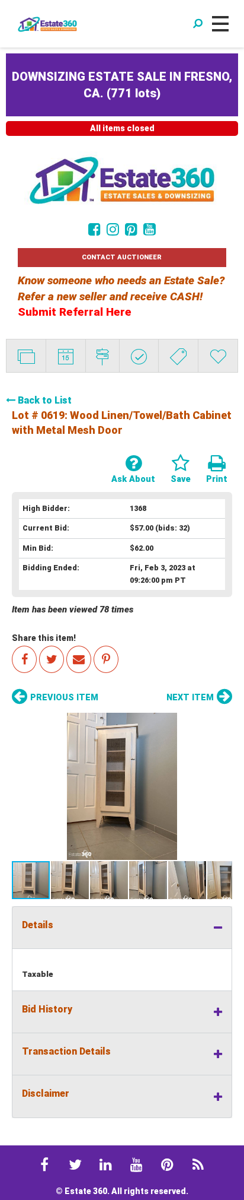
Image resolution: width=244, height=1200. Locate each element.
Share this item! (44, 638)
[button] (122, 786)
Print (216, 479)
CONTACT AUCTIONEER (122, 257)
